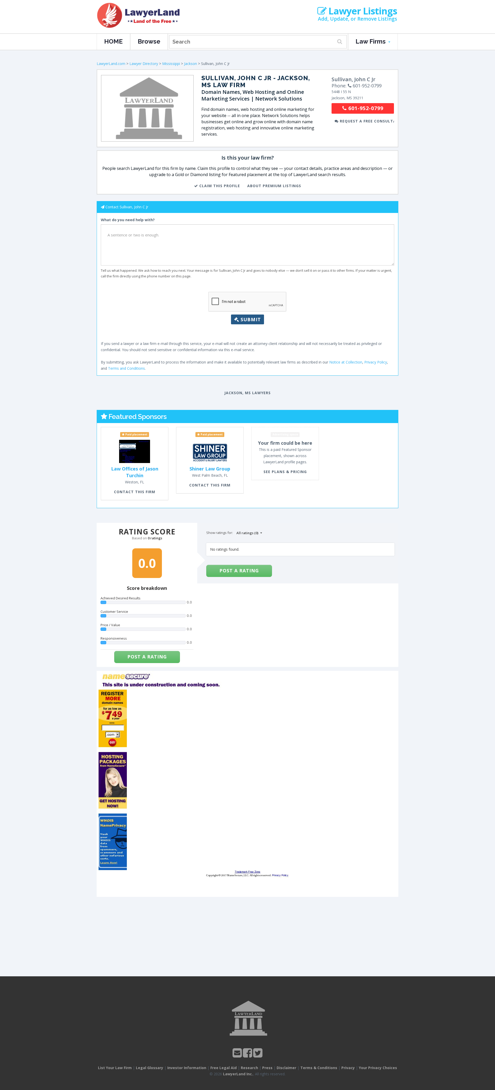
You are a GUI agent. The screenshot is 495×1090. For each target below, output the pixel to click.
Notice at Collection (345, 362)
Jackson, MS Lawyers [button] (247, 392)
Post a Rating (147, 657)
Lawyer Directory (143, 63)
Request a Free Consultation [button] (366, 121)
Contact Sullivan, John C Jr (126, 206)
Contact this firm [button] (134, 491)
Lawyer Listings (361, 11)
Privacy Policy (375, 362)
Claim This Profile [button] (219, 185)
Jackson (190, 63)
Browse (149, 41)
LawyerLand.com (111, 63)
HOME (113, 41)
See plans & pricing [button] (285, 471)
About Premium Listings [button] (274, 185)
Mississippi (171, 63)
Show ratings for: (219, 532)
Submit (250, 319)
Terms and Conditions (126, 368)
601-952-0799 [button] (365, 108)
